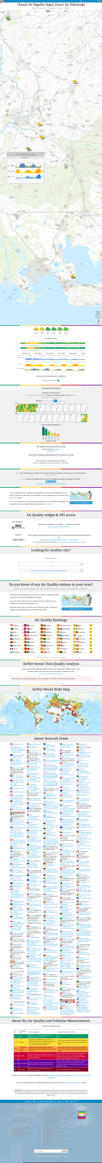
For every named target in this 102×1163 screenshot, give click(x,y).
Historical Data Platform (17, 1135)
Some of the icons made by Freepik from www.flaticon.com (53, 1132)
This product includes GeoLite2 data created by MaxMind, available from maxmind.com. (58, 1115)
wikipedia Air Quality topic (57, 1075)
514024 (73, 395)
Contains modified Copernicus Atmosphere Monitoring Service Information (57, 1128)
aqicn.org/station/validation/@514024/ (51, 674)
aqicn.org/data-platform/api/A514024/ (75, 542)
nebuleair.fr (51, 451)
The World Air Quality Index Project (82, 1108)
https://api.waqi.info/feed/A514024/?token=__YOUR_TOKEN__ (59, 540)
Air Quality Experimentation (18, 1120)
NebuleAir (56, 449)
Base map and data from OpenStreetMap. (53, 1139)
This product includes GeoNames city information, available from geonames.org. (56, 1119)
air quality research (18, 1115)
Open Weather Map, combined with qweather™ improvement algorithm (55, 1123)
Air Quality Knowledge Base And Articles (22, 1118)
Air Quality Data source (17, 1128)
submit (64, 1151)
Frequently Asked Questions (21, 1125)
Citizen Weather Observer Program (52, 1126)
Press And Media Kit (16, 1111)
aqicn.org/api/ (60, 542)
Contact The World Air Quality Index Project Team (24, 1110)
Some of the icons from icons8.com (52, 1135)
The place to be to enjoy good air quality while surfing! (57, 1141)
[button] (66, 166)
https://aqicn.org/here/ (51, 475)
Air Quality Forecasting (17, 1131)
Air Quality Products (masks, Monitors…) (21, 1132)
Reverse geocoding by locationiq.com (52, 1137)
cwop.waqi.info (68, 1126)
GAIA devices (49, 504)
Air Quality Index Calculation (18, 1129)
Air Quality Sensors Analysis (18, 1121)
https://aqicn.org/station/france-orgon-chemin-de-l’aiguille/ (51, 484)
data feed (15, 498)
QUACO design (46, 1143)
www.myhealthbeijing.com (74, 1083)
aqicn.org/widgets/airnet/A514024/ (59, 527)
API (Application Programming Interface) (22, 1134)
